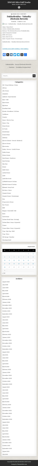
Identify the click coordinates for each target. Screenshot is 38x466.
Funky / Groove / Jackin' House (11, 149)
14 (23, 260)
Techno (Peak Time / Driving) (10, 219)
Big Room (5, 105)
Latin (3, 175)
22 (28, 263)
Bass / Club (5, 99)
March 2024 (5, 366)
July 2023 (5, 390)
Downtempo (5, 131)
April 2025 (5, 328)
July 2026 (5, 284)
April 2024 (5, 363)
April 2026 (5, 293)
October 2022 (6, 416)
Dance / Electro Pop (8, 120)
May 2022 (5, 431)
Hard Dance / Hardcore (9, 158)
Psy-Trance (5, 205)
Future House (6, 155)
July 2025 (5, 320)
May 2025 (5, 325)
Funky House (6, 152)
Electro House (6, 143)
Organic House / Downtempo (19, 14)
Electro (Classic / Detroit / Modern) (12, 140)
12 (14, 260)
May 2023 (5, 396)
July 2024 (5, 355)
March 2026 (5, 296)
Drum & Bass (6, 134)
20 (19, 263)
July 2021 (5, 454)
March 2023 (5, 401)
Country (4, 117)
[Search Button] (19, 7)
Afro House (5, 91)
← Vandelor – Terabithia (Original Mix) (19, 67)
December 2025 (7, 305)
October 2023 (6, 381)
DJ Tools (4, 129)
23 (33, 263)
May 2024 (5, 360)
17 (4, 263)
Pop (3, 199)
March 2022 (5, 436)
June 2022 (5, 428)
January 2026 (6, 302)
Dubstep (4, 137)
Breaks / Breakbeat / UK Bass (10, 111)
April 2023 (5, 398)
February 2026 (6, 299)
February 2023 (6, 404)
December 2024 (6, 340)
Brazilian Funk (6, 108)
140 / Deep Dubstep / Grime (10, 85)
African (4, 88)
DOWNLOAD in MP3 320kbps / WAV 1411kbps (15, 48)
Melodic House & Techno (9, 184)
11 (9, 260)
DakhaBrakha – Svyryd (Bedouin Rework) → (19, 64)
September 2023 (7, 384)
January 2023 (6, 407)
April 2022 (5, 434)
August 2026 (6, 281)
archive (14, 21)
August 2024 (5, 352)
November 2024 (7, 343)
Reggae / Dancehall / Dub (9, 210)
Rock (3, 213)
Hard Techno (6, 161)
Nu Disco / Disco (7, 190)
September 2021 (7, 448)
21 (23, 263)
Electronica (5, 146)
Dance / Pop (5, 123)
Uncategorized (6, 240)
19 (14, 263)
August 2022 (6, 422)
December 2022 (7, 410)
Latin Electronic (6, 178)
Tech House (5, 216)
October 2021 (6, 445)
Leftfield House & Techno (9, 181)
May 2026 (5, 290)
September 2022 (7, 419)
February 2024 (6, 369)
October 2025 (6, 311)
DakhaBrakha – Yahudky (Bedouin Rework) (19, 17)
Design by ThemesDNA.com (19, 464)
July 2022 (5, 425)
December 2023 (7, 375)
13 (18, 260)
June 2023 (5, 393)
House (4, 167)
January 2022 (6, 439)
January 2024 (6, 372)
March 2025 (5, 331)
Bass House (5, 102)
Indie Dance (5, 170)
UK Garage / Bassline (8, 237)
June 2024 (5, 358)
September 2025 (7, 314)
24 (4, 267)
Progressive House (8, 202)
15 (28, 260)
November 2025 (7, 308)
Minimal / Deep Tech (8, 187)
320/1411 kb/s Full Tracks (19, 2)
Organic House (6, 193)
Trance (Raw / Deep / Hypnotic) (11, 228)
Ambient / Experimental (9, 96)
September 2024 (7, 349)
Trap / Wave (5, 234)
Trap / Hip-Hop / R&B (8, 231)
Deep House (5, 126)
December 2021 (6, 442)
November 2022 (7, 413)
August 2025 (6, 317)
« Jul (3, 273)
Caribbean (5, 114)
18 (9, 263)
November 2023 (7, 378)
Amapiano (5, 93)
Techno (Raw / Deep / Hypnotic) (11, 222)
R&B (3, 207)
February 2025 (6, 334)
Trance (4, 225)
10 (4, 260)
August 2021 (5, 451)
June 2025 (5, 322)
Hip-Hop (4, 164)
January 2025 (6, 337)
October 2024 (6, 346)
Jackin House (6, 172)
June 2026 (5, 287)
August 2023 (6, 387)
